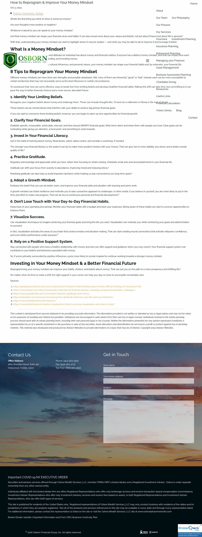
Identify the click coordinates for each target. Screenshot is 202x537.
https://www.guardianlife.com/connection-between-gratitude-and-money (51, 293)
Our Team (161, 17)
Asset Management (167, 67)
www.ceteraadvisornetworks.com (155, 511)
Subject (117, 387)
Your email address (123, 376)
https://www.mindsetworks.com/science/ (34, 300)
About (159, 10)
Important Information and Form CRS (52, 517)
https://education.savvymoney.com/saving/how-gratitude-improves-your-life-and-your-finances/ (63, 297)
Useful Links (163, 96)
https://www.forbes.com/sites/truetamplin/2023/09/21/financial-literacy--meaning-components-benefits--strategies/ (74, 290)
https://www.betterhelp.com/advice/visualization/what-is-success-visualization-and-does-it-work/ (64, 304)
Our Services (163, 31)
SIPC (107, 482)
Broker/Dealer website (19, 517)
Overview (161, 39)
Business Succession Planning (173, 74)
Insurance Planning (167, 46)
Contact (192, 117)
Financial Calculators (168, 103)
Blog (179, 110)
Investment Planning (184, 39)
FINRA (100, 482)
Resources (162, 89)
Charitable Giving (166, 81)
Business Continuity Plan (84, 517)
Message (118, 398)
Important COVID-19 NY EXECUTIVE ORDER (38, 477)
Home (193, 3)
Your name (119, 365)
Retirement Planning (168, 53)
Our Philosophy (181, 17)
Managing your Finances (170, 60)
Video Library (164, 110)
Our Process (163, 24)
